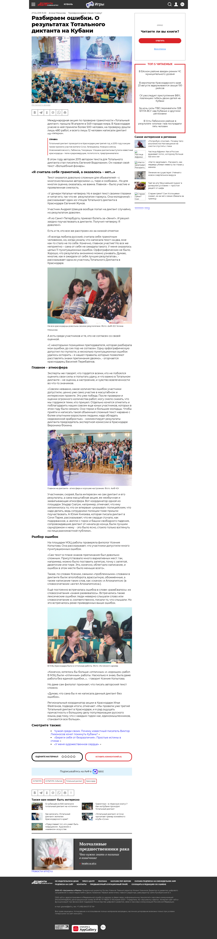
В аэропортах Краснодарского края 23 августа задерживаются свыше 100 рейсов (160, 86)
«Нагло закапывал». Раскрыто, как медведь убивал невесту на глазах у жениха (166, 164)
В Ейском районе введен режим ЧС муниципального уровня (160, 72)
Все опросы (160, 49)
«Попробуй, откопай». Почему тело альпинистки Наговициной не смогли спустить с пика (165, 143)
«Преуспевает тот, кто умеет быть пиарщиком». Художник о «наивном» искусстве (61, 826)
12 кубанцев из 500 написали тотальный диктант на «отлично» (61, 805)
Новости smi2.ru (42, 871)
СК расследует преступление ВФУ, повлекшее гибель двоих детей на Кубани (159, 98)
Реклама (102, 881)
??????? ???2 (142, 208)
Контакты (81, 884)
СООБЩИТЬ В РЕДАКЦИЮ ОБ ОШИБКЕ (149, 884)
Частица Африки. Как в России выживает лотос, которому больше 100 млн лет (165, 154)
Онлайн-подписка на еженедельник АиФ (155, 881)
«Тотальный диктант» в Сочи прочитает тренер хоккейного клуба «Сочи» (110, 816)
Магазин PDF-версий (121, 881)
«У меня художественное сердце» (76, 744)
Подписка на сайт (64, 884)
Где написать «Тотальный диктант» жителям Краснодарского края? (57, 816)
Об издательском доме (67, 881)
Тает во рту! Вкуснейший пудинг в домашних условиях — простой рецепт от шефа (165, 185)
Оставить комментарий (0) (108, 757)
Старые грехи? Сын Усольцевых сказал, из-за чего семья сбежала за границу (166, 196)
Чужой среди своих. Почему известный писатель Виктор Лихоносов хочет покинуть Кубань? (90, 733)
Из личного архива (41, 105)
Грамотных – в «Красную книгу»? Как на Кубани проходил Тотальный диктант (111, 806)
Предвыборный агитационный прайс (109, 884)
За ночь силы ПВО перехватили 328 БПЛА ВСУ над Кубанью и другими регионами (160, 111)
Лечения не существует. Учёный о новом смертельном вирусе (164, 173)
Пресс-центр (88, 881)
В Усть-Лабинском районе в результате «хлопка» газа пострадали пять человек (160, 124)
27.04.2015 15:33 (39, 13)
